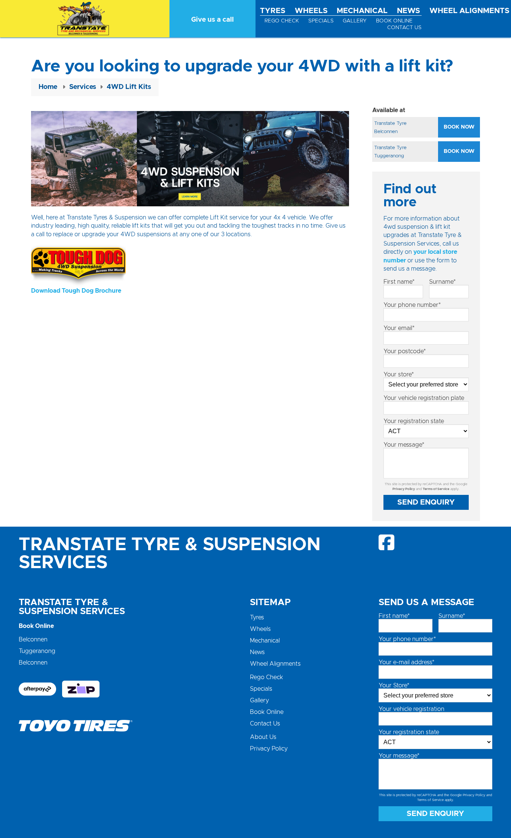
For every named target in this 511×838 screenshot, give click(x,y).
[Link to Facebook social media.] (387, 542)
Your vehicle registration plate (423, 398)
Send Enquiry (426, 502)
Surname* (442, 282)
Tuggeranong (37, 651)
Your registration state (413, 421)
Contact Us (404, 27)
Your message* (403, 445)
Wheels (311, 11)
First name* (398, 282)
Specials (321, 21)
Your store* (398, 375)
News (408, 11)
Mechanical (362, 11)
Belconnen (33, 640)
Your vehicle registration (411, 709)
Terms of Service (436, 489)
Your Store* (394, 685)
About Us (263, 737)
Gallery (355, 21)
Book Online (394, 21)
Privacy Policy (403, 489)
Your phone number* (412, 305)
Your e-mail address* (406, 662)
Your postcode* (404, 351)
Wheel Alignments (469, 11)
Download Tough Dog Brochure (76, 291)
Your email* (398, 328)
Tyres (272, 11)
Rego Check (281, 21)
